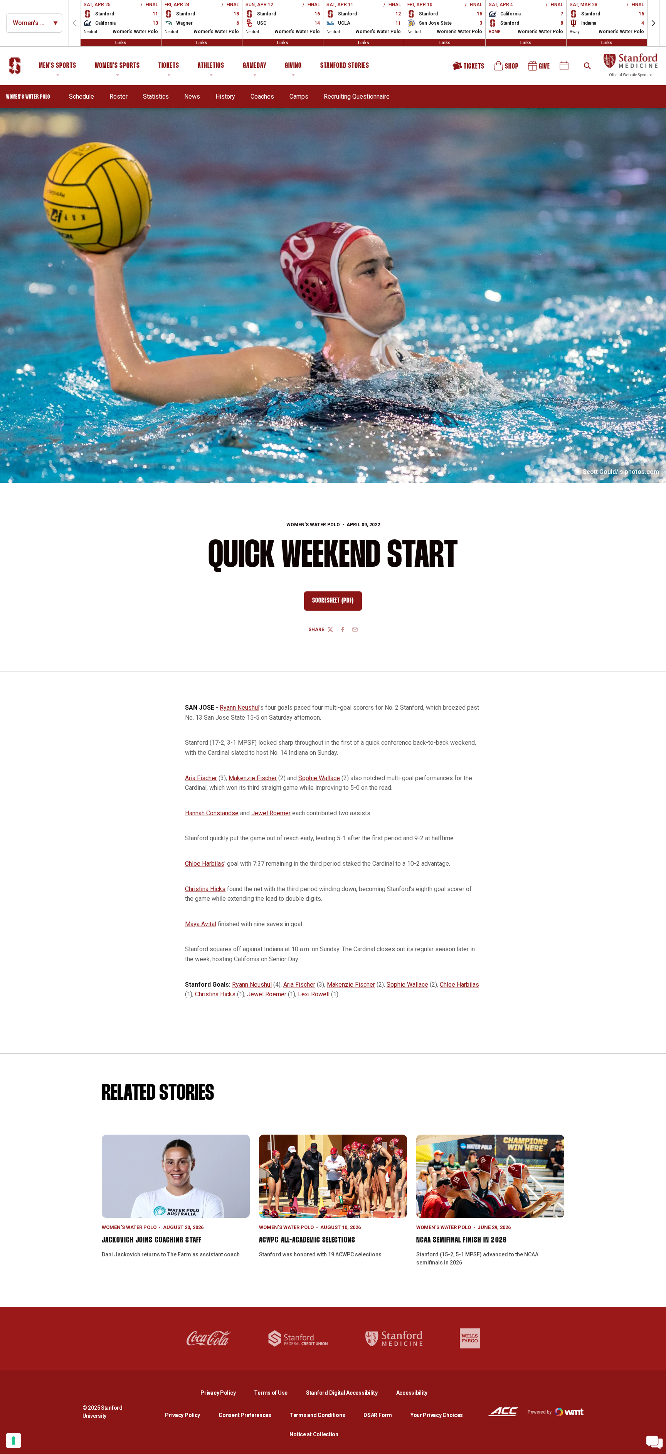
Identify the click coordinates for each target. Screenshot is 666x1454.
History (225, 96)
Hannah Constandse (212, 813)
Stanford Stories (344, 67)
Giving (293, 65)
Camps (298, 96)
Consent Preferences (245, 1415)
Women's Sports (117, 65)
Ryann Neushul (239, 707)
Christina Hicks (205, 889)
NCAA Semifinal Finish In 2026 (461, 1240)
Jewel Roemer (271, 813)
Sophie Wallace (319, 778)
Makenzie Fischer (253, 778)
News (192, 96)
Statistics (156, 96)
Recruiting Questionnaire (357, 96)
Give (540, 68)
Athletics (211, 65)
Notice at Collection (313, 1434)
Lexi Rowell (314, 994)
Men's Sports (57, 65)
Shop (506, 68)
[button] (653, 23)
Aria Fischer (201, 778)
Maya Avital (200, 924)
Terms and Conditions (317, 1415)
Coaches (262, 96)
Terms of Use (271, 1393)
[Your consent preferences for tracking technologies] (13, 1440)
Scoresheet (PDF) (337, 603)
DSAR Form (377, 1415)
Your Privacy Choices (436, 1415)
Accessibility (411, 1392)
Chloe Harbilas (204, 863)
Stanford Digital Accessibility (348, 1392)
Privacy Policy (224, 1392)
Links (120, 42)
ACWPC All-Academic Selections (307, 1240)
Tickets (168, 65)
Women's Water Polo (313, 524)
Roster (118, 96)
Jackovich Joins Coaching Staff (152, 1240)
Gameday (254, 65)
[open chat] (654, 1442)
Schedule (81, 96)
